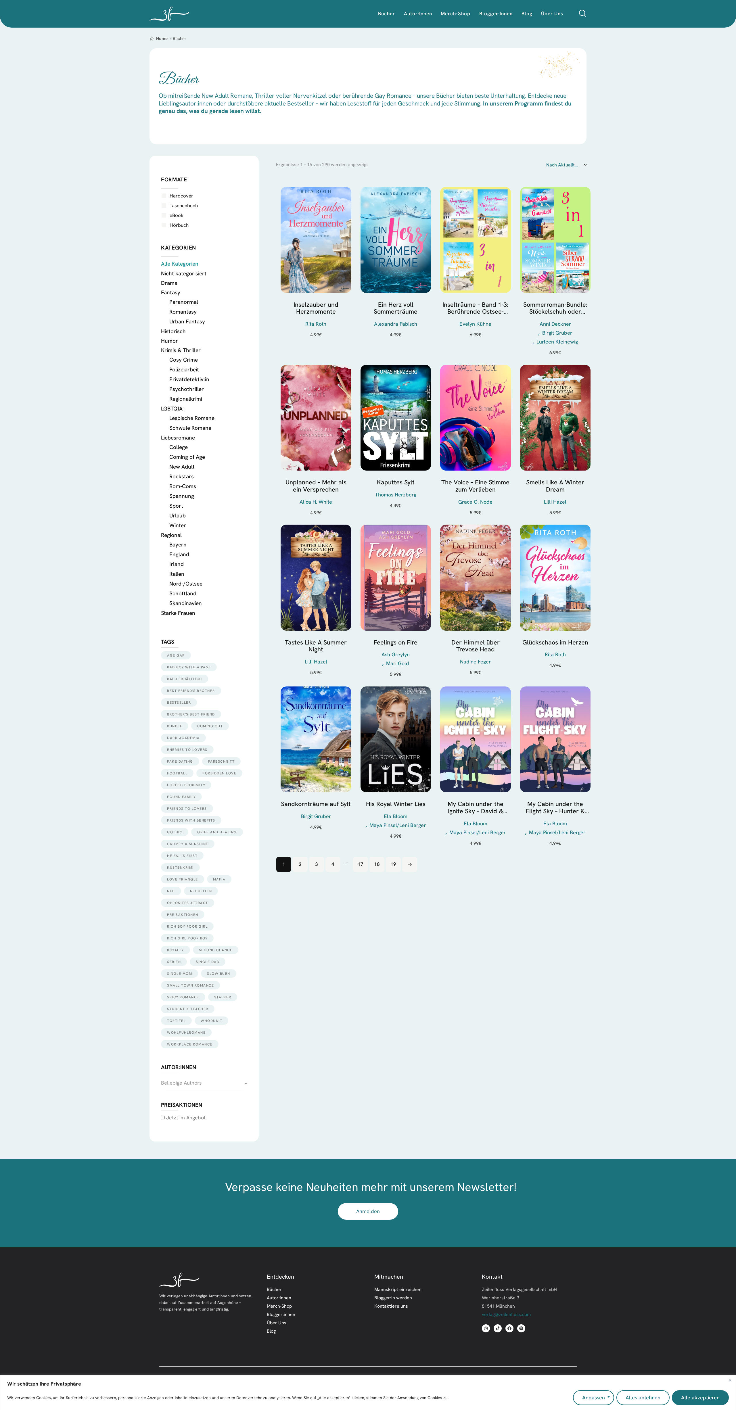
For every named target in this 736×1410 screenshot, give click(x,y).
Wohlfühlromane (186, 1032)
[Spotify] (521, 1328)
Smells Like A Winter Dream (555, 486)
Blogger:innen (281, 1314)
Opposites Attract (187, 903)
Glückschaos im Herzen (555, 642)
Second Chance (216, 950)
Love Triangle (182, 879)
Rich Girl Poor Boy (187, 938)
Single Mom (179, 973)
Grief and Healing (217, 832)
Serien (174, 962)
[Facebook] (509, 1328)
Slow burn (218, 973)
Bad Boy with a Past (189, 667)
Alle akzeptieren (700, 1397)
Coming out (210, 726)
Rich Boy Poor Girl (187, 926)
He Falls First (182, 855)
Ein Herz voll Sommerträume (395, 308)
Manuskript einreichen (397, 1289)
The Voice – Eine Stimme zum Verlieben (475, 486)
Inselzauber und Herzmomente (316, 308)
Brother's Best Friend (191, 714)
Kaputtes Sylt (396, 482)
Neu (171, 891)
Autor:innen (279, 1297)
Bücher (274, 1289)
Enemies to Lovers (187, 749)
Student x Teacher (187, 1009)
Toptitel (176, 1020)
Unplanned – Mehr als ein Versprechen (315, 486)
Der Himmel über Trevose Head (475, 646)
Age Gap (176, 655)
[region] (368, 1392)
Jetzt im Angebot (185, 1117)
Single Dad (207, 962)
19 (393, 864)
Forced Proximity (186, 785)
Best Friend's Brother (191, 690)
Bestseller (179, 702)
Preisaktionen (182, 914)
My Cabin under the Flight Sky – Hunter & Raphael (555, 808)
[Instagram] (486, 1328)
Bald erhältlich (184, 679)
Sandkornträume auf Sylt (316, 804)
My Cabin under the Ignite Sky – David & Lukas (475, 808)
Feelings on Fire (395, 642)
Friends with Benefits (191, 820)
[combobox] (204, 1083)
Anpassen (593, 1397)
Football (177, 773)
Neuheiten (201, 891)
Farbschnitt (221, 761)
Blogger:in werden (393, 1297)
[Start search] (582, 13)
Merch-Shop (279, 1306)
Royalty (175, 950)
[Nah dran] (730, 1380)
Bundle (174, 726)
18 (377, 864)
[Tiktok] (498, 1328)
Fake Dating (180, 761)
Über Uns (276, 1322)
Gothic (174, 832)
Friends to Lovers (187, 808)
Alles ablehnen (643, 1397)
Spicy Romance (183, 997)
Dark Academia (183, 738)
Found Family (181, 797)
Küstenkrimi (180, 867)
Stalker (222, 997)
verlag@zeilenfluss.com (506, 1314)
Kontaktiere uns (391, 1306)
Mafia (219, 879)
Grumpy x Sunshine (187, 844)
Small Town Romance (190, 985)
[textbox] (204, 1083)
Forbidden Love (219, 773)
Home (162, 38)
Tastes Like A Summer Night (316, 646)
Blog (271, 1331)
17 (360, 864)
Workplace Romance (189, 1044)
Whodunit (211, 1020)
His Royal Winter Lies (395, 804)
